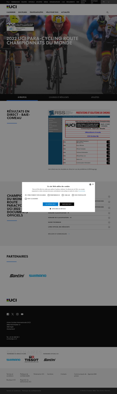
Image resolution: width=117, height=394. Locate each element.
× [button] (93, 184)
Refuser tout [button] (66, 204)
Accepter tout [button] (50, 204)
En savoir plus (82, 191)
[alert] (58, 197)
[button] (58, 209)
